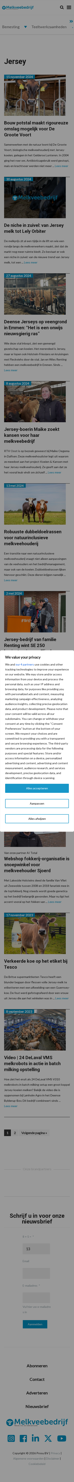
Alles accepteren (37, 788)
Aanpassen (37, 803)
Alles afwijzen (37, 818)
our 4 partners (25, 664)
